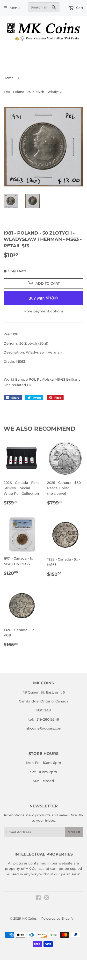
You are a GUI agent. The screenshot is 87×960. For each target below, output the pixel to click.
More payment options (43, 311)
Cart (79, 8)
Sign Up (74, 832)
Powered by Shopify (57, 918)
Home (9, 78)
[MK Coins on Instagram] (46, 898)
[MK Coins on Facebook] (38, 898)
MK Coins (29, 918)
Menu (15, 8)
